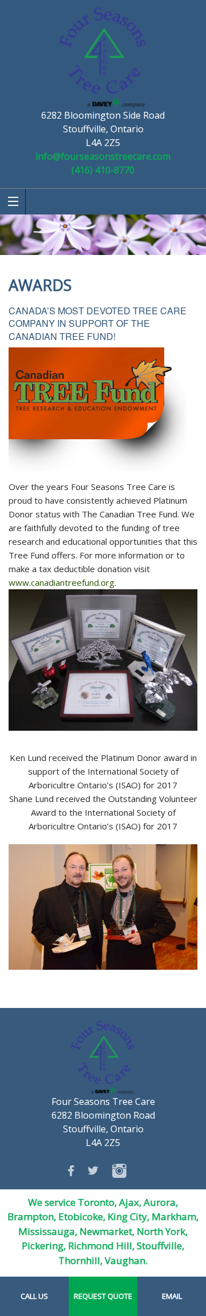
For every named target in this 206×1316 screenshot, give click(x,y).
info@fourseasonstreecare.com (103, 156)
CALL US (34, 1296)
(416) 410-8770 (103, 170)
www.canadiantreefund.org (61, 582)
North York (161, 1231)
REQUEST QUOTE (103, 1296)
